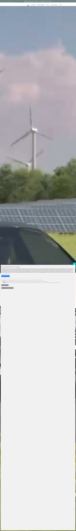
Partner (60, 4)
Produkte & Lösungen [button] (40, 4)
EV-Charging (33, 4)
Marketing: (4, 282)
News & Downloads (54, 4)
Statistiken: (4, 281)
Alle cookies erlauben (5, 276)
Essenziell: (4, 280)
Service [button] (47, 4)
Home (28, 4)
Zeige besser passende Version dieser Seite (31, 1)
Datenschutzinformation (5, 274)
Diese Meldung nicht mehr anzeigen (46, 1)
